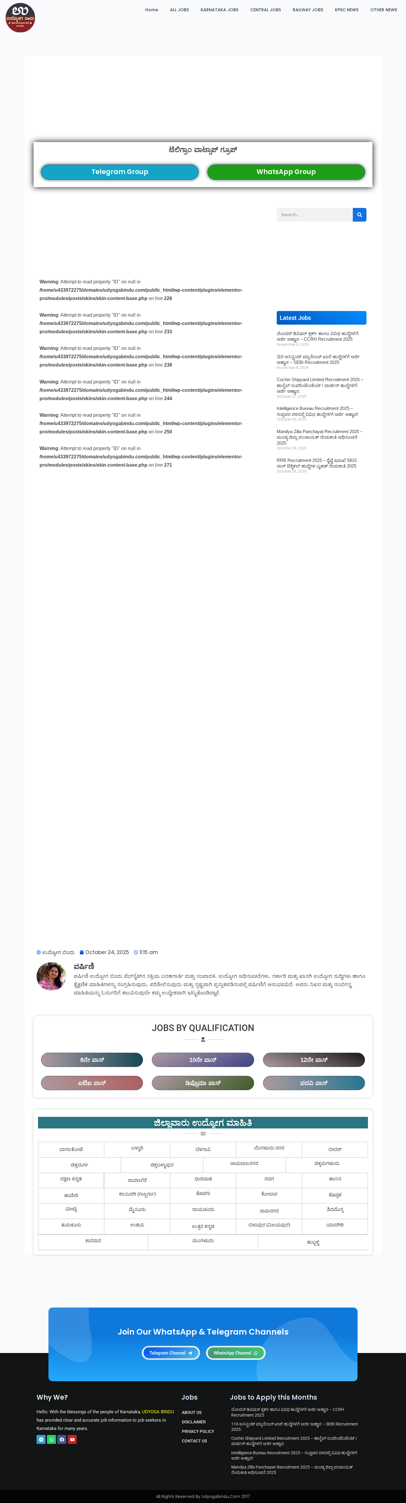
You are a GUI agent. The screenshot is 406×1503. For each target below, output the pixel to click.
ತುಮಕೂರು (71, 1224)
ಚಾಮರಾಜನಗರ (244, 1163)
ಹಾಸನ (335, 1178)
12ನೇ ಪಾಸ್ (314, 1060)
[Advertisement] (203, 99)
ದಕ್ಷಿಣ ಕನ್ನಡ (71, 1178)
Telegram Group (120, 171)
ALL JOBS (179, 10)
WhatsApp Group (286, 171)
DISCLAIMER (194, 1422)
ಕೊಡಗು (203, 1194)
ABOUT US (192, 1412)
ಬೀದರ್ (335, 1149)
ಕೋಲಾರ (269, 1193)
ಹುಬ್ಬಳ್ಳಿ (313, 1242)
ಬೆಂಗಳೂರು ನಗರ (269, 1147)
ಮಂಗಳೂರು (203, 1240)
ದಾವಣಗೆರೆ (137, 1180)
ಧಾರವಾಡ (203, 1178)
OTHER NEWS (383, 10)
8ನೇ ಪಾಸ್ (92, 1060)
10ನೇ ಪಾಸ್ (202, 1060)
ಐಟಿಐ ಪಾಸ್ (92, 1083)
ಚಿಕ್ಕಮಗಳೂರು (326, 1163)
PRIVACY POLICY (198, 1431)
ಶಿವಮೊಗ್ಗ (335, 1209)
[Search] (359, 215)
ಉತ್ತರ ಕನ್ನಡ (203, 1226)
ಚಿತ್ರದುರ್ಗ (79, 1164)
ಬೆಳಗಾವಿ (203, 1149)
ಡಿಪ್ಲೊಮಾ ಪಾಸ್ (203, 1083)
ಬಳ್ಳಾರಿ (137, 1147)
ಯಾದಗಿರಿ (335, 1224)
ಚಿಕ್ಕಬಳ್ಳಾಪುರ (162, 1164)
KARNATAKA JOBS (219, 10)
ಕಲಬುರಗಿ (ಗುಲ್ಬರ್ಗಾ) (137, 1193)
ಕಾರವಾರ (93, 1240)
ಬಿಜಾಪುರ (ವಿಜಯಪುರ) (269, 1224)
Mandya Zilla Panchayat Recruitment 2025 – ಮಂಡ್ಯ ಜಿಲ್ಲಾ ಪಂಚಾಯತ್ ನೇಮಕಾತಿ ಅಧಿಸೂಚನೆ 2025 (320, 437)
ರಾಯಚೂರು (203, 1209)
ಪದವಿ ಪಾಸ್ (314, 1083)
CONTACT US (194, 1441)
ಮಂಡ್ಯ (71, 1209)
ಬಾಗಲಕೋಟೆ (71, 1149)
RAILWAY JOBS (308, 10)
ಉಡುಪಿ (137, 1224)
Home (151, 10)
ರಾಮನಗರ (269, 1210)
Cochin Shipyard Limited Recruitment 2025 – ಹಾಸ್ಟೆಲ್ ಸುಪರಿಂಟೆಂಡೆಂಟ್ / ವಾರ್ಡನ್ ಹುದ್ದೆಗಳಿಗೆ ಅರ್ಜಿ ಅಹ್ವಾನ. (320, 385)
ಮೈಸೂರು (137, 1209)
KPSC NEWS (346, 10)
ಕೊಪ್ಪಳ (335, 1195)
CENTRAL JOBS (265, 10)
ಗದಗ (269, 1178)
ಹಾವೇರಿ (71, 1195)
